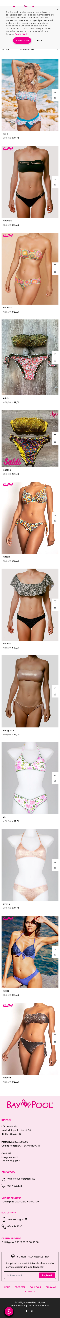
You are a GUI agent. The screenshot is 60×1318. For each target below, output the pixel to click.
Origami (41, 1302)
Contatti (30, 1291)
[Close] (57, 9)
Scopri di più (21, 34)
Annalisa (7, 307)
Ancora (7, 1077)
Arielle (6, 398)
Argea (6, 990)
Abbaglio (7, 220)
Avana (6, 904)
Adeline (7, 469)
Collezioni (35, 1287)
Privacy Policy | (19, 1305)
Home (7, 1287)
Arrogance (8, 730)
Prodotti (20, 1287)
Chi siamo (51, 1287)
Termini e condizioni (38, 1305)
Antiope (7, 643)
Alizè (5, 133)
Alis (4, 817)
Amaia (6, 556)
